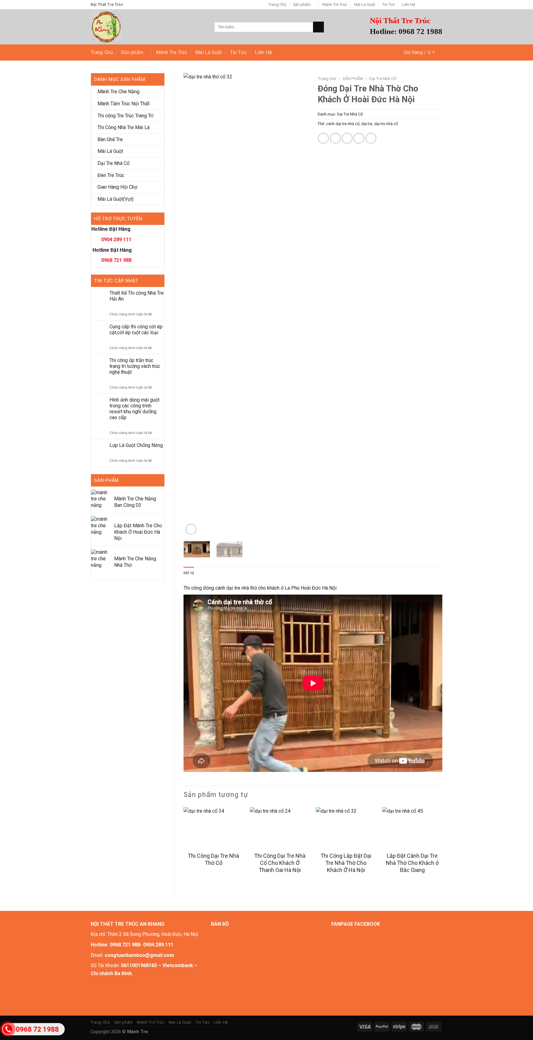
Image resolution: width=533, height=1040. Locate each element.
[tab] (189, 573)
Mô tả (189, 573)
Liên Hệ (408, 4)
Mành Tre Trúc (334, 4)
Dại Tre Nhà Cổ (113, 163)
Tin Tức (388, 4)
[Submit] (318, 27)
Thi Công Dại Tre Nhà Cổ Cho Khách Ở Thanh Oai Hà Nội (279, 863)
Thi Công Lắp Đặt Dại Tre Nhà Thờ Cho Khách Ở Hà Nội (345, 863)
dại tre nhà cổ (386, 123)
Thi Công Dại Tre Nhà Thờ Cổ (213, 859)
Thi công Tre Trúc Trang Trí (125, 116)
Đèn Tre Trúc (110, 175)
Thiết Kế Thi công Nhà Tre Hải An (136, 296)
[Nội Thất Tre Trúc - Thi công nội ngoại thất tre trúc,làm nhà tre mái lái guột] (148, 27)
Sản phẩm (302, 4)
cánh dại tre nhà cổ (342, 123)
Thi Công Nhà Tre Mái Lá (123, 127)
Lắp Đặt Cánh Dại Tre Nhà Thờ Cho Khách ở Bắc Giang (412, 863)
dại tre (366, 123)
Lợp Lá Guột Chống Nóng (136, 445)
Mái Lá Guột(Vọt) (115, 199)
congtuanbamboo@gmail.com (139, 955)
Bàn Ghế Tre (110, 139)
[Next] (298, 304)
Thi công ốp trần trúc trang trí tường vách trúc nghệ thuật (134, 366)
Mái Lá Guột (364, 4)
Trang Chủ (277, 4)
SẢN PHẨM (352, 78)
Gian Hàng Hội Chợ (117, 187)
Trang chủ (327, 78)
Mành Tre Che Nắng (118, 92)
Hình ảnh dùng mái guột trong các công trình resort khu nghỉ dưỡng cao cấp (134, 409)
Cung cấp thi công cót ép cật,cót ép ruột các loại (136, 329)
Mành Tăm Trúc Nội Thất (123, 104)
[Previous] (193, 304)
